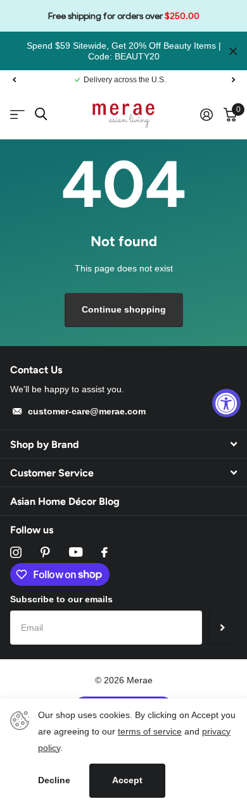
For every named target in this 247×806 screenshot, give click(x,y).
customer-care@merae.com (87, 411)
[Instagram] (16, 552)
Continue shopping (124, 309)
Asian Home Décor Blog (65, 501)
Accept (127, 780)
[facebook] (104, 552)
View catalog (17, 114)
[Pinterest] (45, 552)
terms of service (150, 731)
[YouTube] (75, 552)
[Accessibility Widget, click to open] (226, 403)
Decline (54, 780)
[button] (14, 80)
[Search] (41, 114)
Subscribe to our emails (61, 599)
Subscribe (222, 628)
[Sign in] (206, 114)
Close (233, 51)
